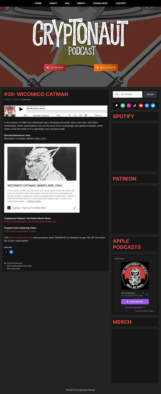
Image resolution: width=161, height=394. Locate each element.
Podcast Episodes (14, 263)
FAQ (67, 3)
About (53, 3)
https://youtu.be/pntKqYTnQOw (20, 231)
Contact (121, 3)
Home (38, 3)
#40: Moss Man (13, 269)
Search (150, 94)
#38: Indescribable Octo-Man (19, 266)
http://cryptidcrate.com (20, 237)
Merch (81, 3)
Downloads (100, 3)
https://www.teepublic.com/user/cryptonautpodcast (30, 221)
